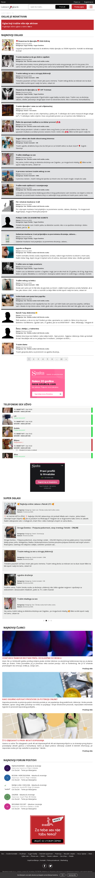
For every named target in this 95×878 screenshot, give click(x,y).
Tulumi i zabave (52, 856)
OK (62, 875)
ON (37, 143)
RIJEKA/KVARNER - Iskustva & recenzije (26, 766)
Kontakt (43, 860)
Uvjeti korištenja (33, 860)
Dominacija (40, 533)
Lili (15, 411)
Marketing (64, 860)
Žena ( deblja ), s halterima (27, 328)
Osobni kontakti (29, 78)
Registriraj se (88, 2)
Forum (3, 2)
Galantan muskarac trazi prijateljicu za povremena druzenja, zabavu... (46, 234)
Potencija (58, 854)
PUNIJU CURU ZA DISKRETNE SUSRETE (32, 218)
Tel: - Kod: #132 (23, 442)
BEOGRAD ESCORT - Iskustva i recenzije (27, 804)
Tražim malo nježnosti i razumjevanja (32, 185)
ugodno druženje (25, 575)
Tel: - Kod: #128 (23, 417)
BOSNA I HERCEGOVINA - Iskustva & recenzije (29, 775)
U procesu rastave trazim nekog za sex (33, 171)
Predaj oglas (79, 7)
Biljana (16, 435)
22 (61, 359)
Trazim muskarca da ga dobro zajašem (32, 57)
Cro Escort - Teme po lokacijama (24, 770)
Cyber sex (35, 510)
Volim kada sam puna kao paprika (30, 296)
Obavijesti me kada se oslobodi (28, 445)
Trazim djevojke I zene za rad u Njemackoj (34, 106)
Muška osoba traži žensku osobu (38, 206)
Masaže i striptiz (69, 854)
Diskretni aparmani (46, 854)
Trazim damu (21, 344)
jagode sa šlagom (23, 248)
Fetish (34, 533)
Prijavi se (77, 2)
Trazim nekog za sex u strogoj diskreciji (33, 73)
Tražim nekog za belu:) (25, 280)
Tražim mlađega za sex (26, 155)
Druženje (22, 854)
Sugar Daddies (39, 45)
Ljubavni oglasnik (6, 13)
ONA (37, 78)
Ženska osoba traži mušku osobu (38, 61)
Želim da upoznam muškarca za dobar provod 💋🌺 (38, 122)
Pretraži (62, 7)
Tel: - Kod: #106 (23, 456)
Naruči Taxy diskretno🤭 (27, 313)
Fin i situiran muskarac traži (28, 202)
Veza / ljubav (81, 854)
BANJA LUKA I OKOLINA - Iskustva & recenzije (29, 785)
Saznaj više (72, 875)
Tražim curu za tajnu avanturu (29, 264)
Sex (29, 26)
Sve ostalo (32, 110)
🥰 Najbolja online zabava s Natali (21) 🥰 (35, 504)
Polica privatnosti (53, 860)
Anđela (16, 423)
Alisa (16, 449)
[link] (47, 383)
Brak (90, 854)
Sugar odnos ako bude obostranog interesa (35, 138)
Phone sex (34, 856)
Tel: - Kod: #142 (23, 429)
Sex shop (63, 856)
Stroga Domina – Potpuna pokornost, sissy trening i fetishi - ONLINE (47, 527)
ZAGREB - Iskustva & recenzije (23, 795)
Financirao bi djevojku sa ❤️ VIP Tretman (33, 90)
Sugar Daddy (28, 45)
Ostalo (26, 110)
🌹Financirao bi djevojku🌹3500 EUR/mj (33, 41)
